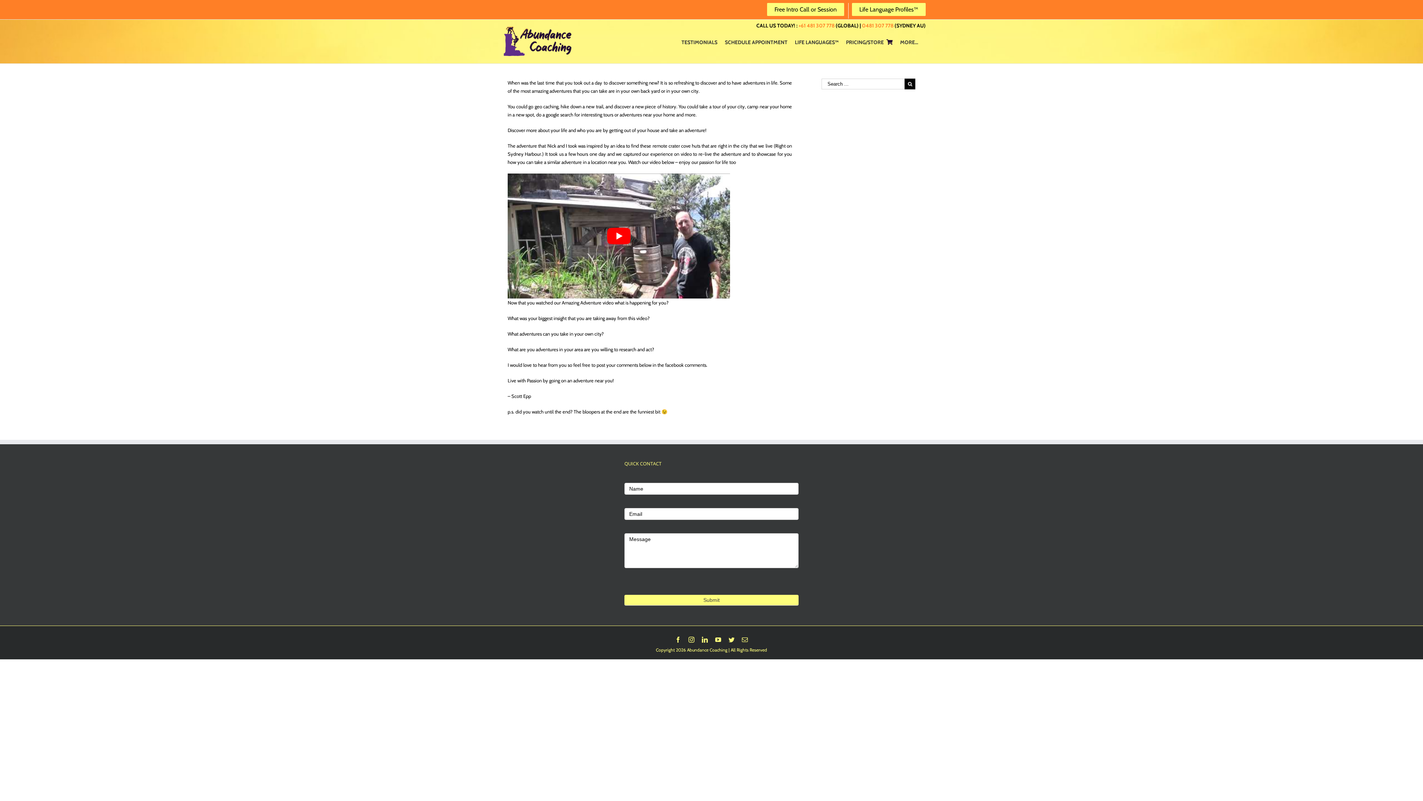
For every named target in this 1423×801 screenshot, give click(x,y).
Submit (711, 600)
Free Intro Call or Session (805, 9)
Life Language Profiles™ (888, 9)
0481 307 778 (877, 25)
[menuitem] (699, 42)
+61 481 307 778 (817, 25)
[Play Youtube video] (619, 236)
